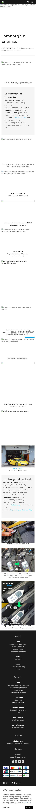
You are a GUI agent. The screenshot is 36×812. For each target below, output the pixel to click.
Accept (29, 807)
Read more (26, 803)
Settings (6, 807)
